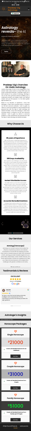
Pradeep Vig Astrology (14, 8)
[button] (1, 224)
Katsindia (15, 428)
